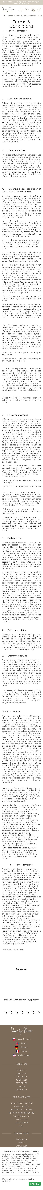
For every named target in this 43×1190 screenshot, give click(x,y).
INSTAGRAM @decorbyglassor (21, 999)
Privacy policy (21, 1106)
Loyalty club (21, 1123)
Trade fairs (21, 1083)
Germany (24, 1047)
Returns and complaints (21, 1113)
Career (21, 1086)
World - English (24, 1055)
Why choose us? (21, 1116)
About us (21, 1073)
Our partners (21, 1077)
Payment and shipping (21, 1110)
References (21, 1080)
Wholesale (21, 1140)
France (24, 1051)
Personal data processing (14, 1179)
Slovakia (24, 1043)
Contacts (21, 1070)
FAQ (21, 1126)
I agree (34, 1184)
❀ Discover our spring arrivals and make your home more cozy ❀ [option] (21, 3)
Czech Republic (24, 1039)
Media (21, 1143)
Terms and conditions (21, 1103)
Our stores (21, 1090)
